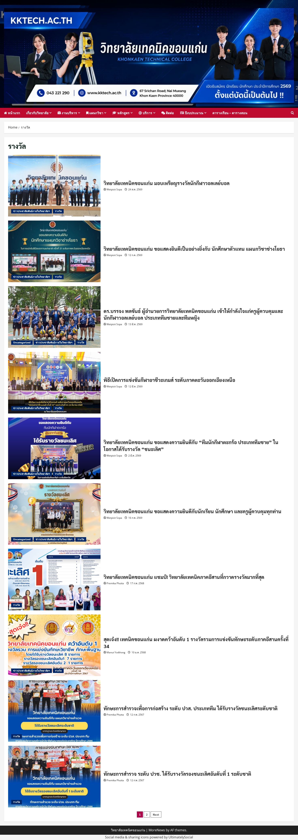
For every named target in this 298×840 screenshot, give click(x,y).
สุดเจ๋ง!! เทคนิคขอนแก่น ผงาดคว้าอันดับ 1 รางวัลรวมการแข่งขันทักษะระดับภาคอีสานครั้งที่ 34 (54, 645)
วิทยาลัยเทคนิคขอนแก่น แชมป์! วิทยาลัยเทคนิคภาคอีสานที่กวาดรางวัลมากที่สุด (54, 579)
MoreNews (157, 830)
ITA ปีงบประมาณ (191, 112)
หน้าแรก (13, 112)
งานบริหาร (69, 112)
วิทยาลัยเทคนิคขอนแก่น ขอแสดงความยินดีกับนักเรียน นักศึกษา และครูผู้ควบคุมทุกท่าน (54, 514)
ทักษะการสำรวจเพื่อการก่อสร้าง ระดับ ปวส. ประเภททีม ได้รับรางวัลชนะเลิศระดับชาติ (54, 711)
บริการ (147, 112)
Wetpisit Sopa (114, 189)
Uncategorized (22, 342)
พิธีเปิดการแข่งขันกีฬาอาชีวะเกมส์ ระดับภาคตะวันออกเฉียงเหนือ (54, 383)
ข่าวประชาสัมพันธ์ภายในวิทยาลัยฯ (31, 211)
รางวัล (58, 211)
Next (156, 814)
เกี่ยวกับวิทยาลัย (37, 112)
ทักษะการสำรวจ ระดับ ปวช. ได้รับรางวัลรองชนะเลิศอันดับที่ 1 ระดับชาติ (54, 776)
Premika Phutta (115, 583)
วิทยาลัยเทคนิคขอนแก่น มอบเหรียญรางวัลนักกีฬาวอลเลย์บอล (54, 185)
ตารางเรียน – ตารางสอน (229, 112)
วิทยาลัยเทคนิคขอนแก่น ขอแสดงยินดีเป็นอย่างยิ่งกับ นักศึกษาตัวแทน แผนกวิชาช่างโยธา (54, 251)
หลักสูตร (123, 112)
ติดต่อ (169, 112)
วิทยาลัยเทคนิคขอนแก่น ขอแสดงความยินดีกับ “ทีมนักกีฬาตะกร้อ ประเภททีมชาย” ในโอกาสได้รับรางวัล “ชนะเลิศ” (54, 448)
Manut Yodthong (116, 652)
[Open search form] (292, 113)
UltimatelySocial (180, 837)
